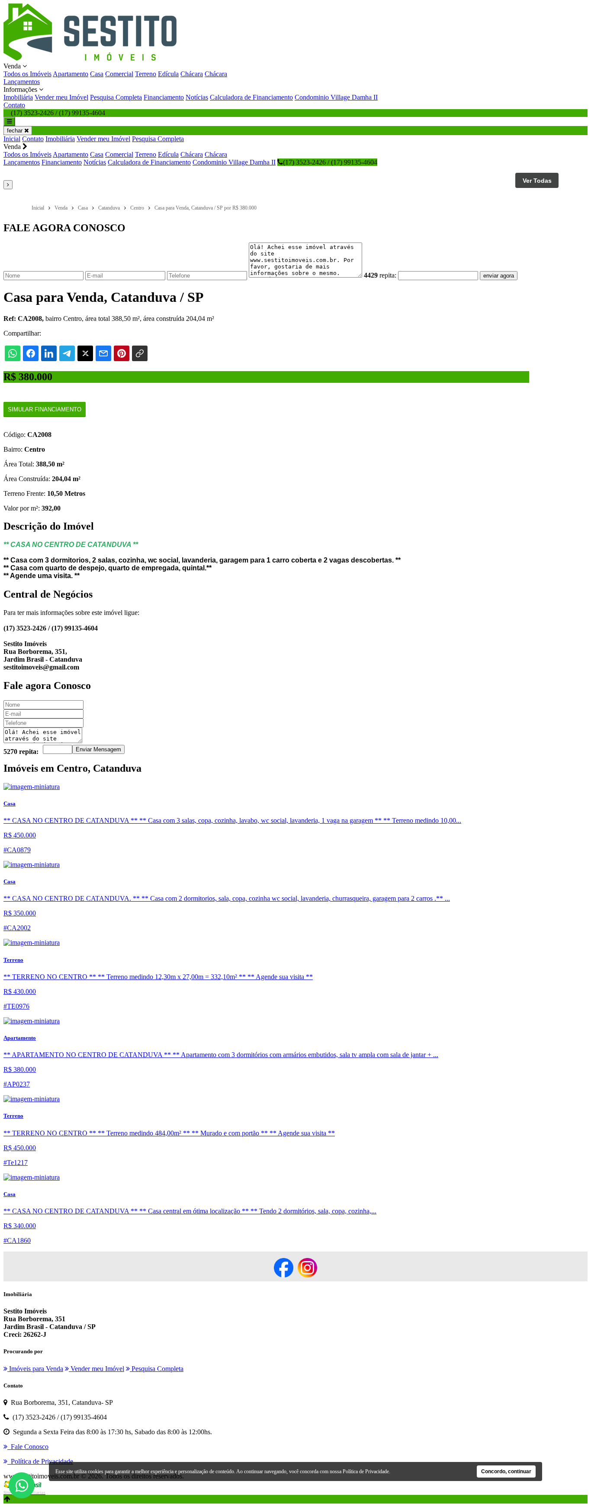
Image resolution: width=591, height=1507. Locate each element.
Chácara (191, 74)
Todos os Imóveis (27, 74)
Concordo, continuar (506, 1471)
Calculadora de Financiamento (251, 97)
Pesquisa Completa (116, 97)
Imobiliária (18, 97)
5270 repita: (21, 751)
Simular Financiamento (44, 409)
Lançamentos (21, 81)
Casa (96, 74)
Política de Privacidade (366, 1471)
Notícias (197, 97)
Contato (14, 105)
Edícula (168, 74)
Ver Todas (537, 180)
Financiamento (164, 97)
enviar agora (498, 275)
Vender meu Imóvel (61, 97)
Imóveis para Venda (35, 1368)
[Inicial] (90, 58)
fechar (15, 130)
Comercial (119, 74)
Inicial (11, 138)
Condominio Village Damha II (336, 97)
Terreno (145, 74)
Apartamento (70, 74)
